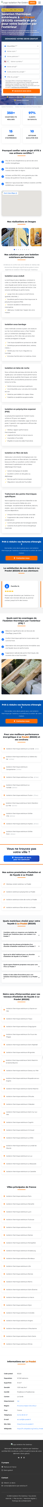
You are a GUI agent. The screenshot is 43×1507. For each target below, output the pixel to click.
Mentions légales (30, 1498)
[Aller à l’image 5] (22, 249)
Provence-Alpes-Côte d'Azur (26, 1406)
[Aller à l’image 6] (24, 249)
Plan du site (18, 1498)
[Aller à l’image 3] (18, 249)
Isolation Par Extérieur (7, 106)
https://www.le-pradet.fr (25, 1424)
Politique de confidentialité (21, 1501)
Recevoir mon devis (22, 91)
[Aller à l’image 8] (28, 249)
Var (18, 1401)
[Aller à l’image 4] (20, 249)
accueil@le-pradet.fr (24, 1419)
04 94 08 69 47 (22, 1415)
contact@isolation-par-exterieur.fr (15, 1486)
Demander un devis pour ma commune (22, 858)
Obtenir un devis (9, 1483)
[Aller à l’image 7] (26, 249)
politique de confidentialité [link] (20, 87)
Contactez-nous (23, 558)
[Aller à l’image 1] (14, 249)
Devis (32, 3)
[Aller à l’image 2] (16, 249)
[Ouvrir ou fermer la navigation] (39, 3)
